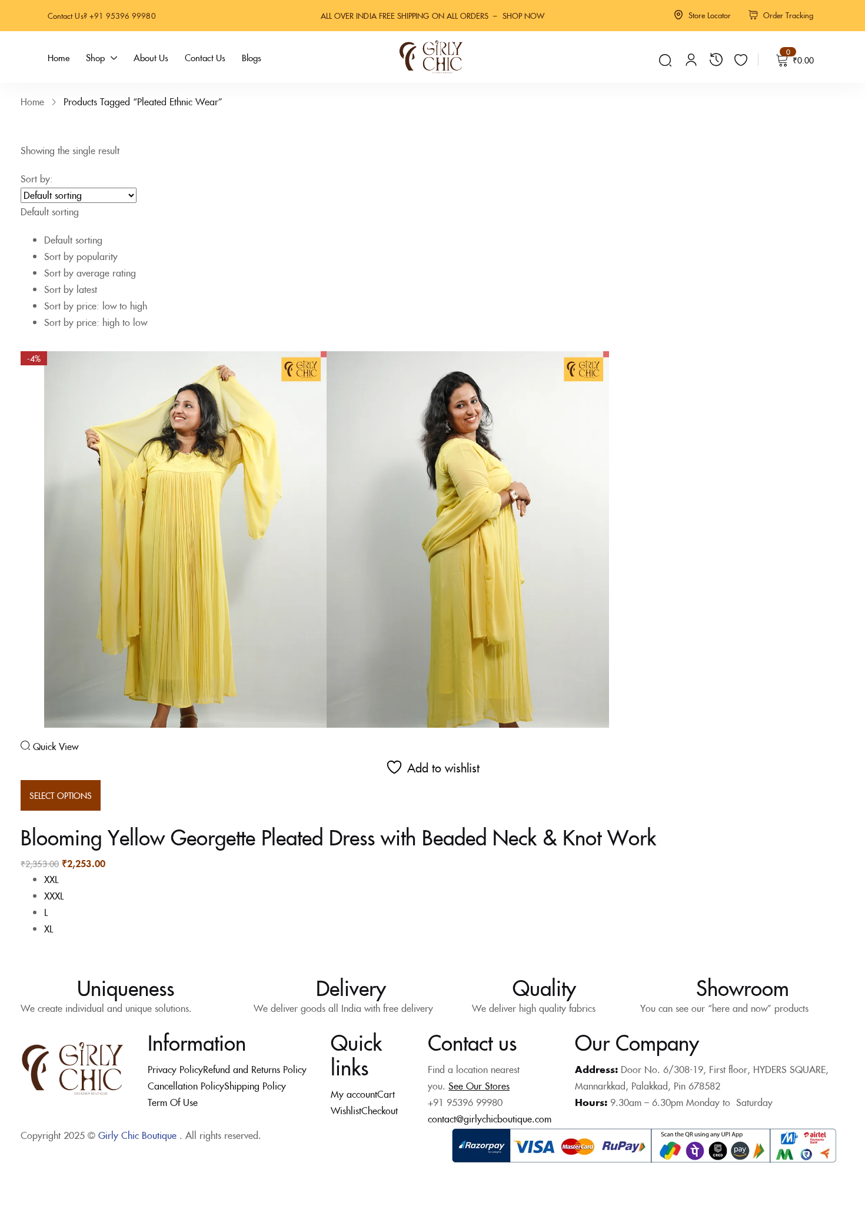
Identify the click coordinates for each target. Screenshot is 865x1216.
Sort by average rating (90, 272)
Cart (386, 1093)
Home (32, 101)
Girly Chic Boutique (137, 1134)
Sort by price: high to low (95, 321)
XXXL (54, 895)
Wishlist (346, 1110)
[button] (432, 258)
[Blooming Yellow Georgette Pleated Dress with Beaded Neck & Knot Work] (326, 537)
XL (48, 928)
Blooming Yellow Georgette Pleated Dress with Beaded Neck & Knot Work (338, 836)
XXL (51, 878)
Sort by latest (70, 288)
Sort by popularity (81, 255)
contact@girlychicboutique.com (489, 1118)
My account (354, 1093)
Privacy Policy (175, 1068)
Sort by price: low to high (95, 305)
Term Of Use (173, 1101)
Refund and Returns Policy (255, 1068)
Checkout (379, 1110)
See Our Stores (479, 1085)
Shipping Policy (255, 1085)
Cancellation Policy (186, 1085)
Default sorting (73, 239)
